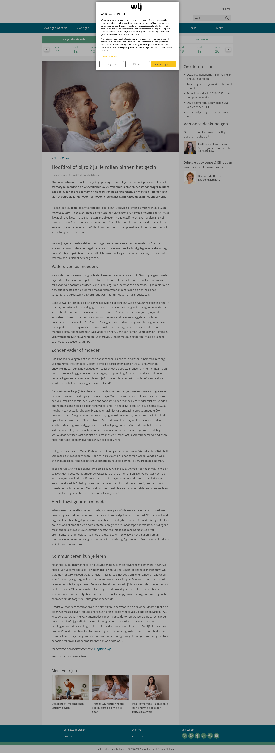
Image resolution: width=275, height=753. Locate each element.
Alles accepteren (163, 64)
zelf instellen (137, 64)
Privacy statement (109, 56)
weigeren (111, 64)
